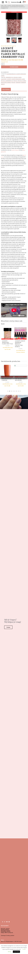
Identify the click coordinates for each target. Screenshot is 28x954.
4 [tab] (13, 391)
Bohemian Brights (11, 73)
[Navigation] (3, 2)
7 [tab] (18, 391)
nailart (13, 82)
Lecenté (9, 78)
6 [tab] (16, 391)
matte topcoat (15, 150)
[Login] (20, 2)
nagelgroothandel (6, 82)
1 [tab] (8, 391)
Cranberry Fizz (9, 77)
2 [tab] (9, 391)
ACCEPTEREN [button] (16, 951)
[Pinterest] (9, 921)
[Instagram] (2, 921)
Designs (16, 77)
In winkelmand (14, 67)
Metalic (16, 80)
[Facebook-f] (4, 921)
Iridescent (4, 78)
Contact (8, 627)
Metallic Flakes (22, 80)
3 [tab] (11, 391)
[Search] (6, 2)
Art (4, 77)
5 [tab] (15, 391)
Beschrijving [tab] (6, 89)
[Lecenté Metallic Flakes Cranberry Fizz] (14, 24)
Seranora (18, 82)
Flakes (19, 77)
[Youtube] (6, 921)
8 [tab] (20, 391)
